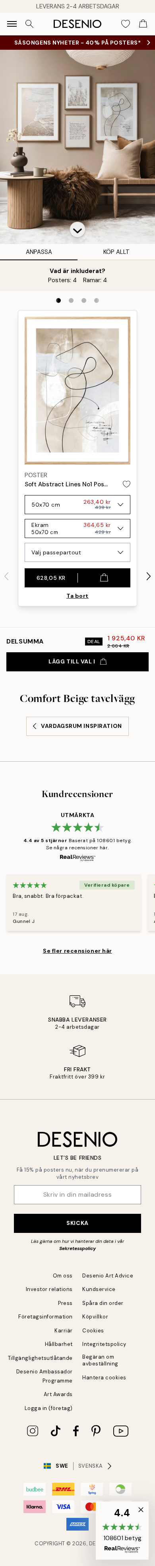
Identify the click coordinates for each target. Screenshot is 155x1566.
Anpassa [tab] (39, 252)
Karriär (63, 1330)
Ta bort (77, 595)
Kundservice (99, 1289)
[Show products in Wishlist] (125, 23)
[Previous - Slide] (6, 576)
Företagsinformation (45, 1316)
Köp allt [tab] (116, 252)
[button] (77, 230)
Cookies (93, 1330)
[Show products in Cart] (143, 23)
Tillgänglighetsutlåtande (40, 1358)
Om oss (63, 1275)
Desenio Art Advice (107, 1275)
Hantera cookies (104, 1377)
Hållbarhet (59, 1344)
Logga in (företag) (49, 1408)
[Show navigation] (12, 23)
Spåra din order (103, 1303)
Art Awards (58, 1394)
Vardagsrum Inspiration (81, 725)
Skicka (77, 1223)
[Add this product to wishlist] (126, 484)
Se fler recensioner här (77, 950)
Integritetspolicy (104, 1344)
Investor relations (49, 1289)
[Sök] (29, 23)
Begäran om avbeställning (100, 1360)
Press (65, 1303)
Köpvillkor (95, 1316)
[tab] (58, 300)
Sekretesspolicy (77, 1248)
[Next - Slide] (148, 576)
